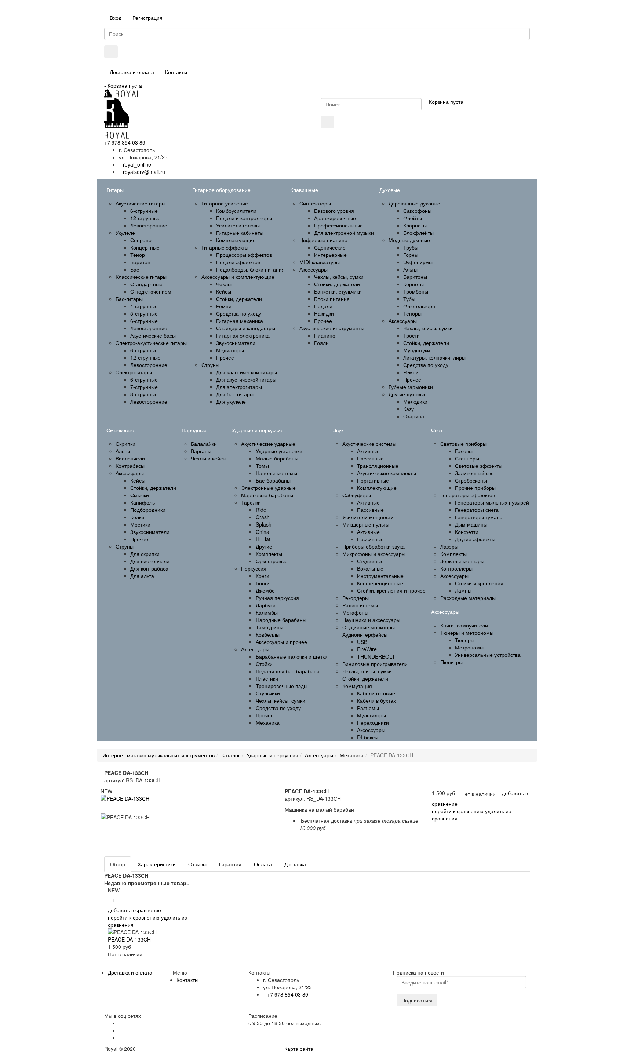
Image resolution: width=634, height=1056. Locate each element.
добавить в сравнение (134, 910)
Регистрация (147, 17)
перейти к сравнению (458, 811)
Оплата (263, 864)
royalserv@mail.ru (144, 171)
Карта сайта (298, 1048)
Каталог (230, 755)
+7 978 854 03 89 (124, 142)
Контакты (176, 72)
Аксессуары (319, 755)
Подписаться (417, 1000)
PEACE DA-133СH (129, 939)
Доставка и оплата (132, 72)
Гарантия (230, 864)
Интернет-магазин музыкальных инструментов (158, 755)
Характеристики (157, 864)
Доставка (295, 864)
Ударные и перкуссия (272, 755)
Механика (352, 755)
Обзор (117, 864)
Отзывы (197, 864)
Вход (115, 17)
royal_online (137, 164)
